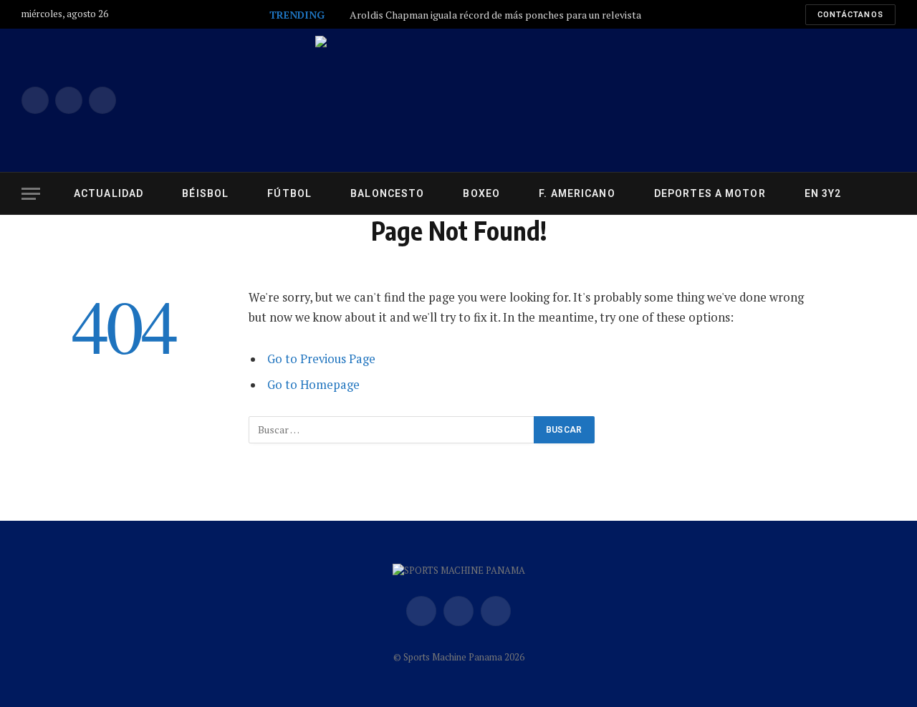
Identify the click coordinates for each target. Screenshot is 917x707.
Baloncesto (387, 193)
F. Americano (577, 193)
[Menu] (30, 194)
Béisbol (205, 193)
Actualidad (108, 193)
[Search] (894, 194)
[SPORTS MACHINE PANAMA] (458, 100)
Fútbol (289, 193)
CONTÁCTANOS (850, 14)
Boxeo (481, 193)
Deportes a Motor (710, 193)
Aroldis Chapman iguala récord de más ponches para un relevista (495, 15)
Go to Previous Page (321, 359)
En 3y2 (823, 193)
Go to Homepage (313, 385)
